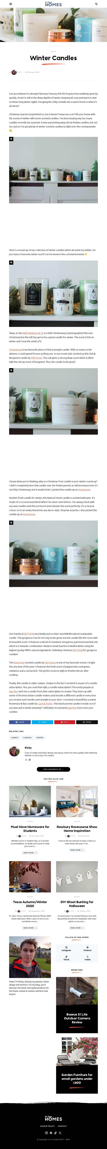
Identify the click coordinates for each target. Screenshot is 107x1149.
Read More (29, 853)
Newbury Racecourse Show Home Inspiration (77, 829)
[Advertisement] (53, 225)
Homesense (15, 349)
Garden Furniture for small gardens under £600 (76, 1079)
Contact (62, 1126)
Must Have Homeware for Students (30, 829)
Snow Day (19, 662)
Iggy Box (13, 691)
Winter (40, 738)
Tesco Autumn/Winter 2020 (30, 904)
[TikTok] (55, 1133)
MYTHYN (29, 633)
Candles (27, 738)
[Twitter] (60, 1133)
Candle (14, 738)
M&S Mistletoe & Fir (32, 333)
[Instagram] (46, 1133)
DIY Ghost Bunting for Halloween (77, 904)
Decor (54, 51)
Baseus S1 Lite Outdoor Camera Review (77, 1018)
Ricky (19, 72)
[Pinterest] (51, 1133)
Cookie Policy (47, 1126)
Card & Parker (45, 703)
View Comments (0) (52, 769)
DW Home (36, 357)
